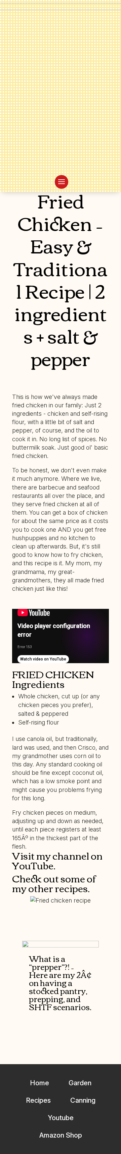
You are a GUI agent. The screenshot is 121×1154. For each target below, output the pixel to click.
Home (39, 1083)
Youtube (61, 1118)
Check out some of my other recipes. (54, 883)
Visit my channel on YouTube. (57, 860)
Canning (82, 1100)
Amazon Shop (60, 1135)
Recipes (38, 1100)
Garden (80, 1083)
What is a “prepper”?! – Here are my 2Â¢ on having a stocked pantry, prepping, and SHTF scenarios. (60, 982)
